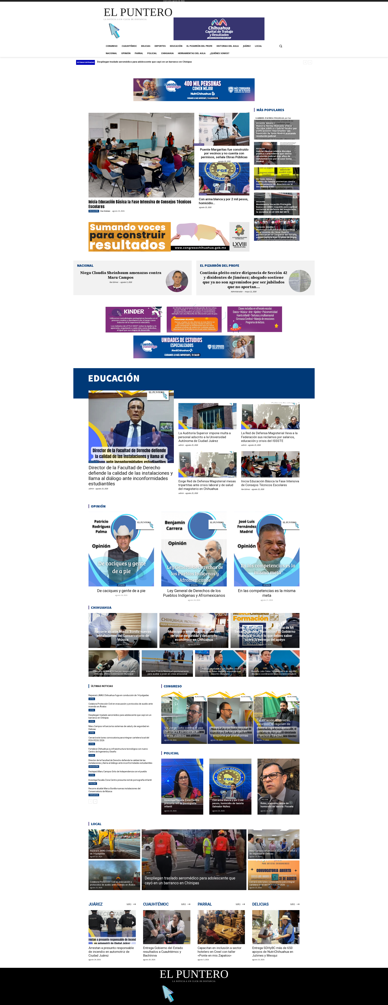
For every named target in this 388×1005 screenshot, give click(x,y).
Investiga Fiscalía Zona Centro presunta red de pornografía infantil (120, 780)
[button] (280, 46)
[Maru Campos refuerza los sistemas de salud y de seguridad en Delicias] (274, 844)
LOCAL (91, 699)
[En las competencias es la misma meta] (266, 549)
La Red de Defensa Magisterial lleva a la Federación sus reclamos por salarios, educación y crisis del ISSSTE (269, 437)
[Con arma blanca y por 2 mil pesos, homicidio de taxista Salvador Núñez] (224, 178)
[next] (310, 62)
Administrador (237, 291)
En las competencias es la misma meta (267, 593)
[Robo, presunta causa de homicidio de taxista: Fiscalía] (278, 787)
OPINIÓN (121, 585)
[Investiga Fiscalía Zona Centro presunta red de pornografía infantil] (182, 787)
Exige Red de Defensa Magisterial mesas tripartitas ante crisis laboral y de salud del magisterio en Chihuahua (207, 485)
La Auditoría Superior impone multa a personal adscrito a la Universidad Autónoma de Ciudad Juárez (204, 437)
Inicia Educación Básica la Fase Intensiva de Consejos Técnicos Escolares (140, 204)
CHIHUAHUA (199, 145)
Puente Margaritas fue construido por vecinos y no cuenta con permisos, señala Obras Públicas (224, 153)
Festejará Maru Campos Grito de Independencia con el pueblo (118, 771)
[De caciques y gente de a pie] (121, 549)
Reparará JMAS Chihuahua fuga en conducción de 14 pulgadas (119, 695)
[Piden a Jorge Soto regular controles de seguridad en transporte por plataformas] (230, 718)
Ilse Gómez (105, 211)
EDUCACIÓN (93, 211)
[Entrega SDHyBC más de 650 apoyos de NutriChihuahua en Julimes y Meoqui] (275, 927)
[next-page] (95, 801)
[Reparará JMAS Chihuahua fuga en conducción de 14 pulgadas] (114, 844)
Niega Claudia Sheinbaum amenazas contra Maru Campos (120, 275)
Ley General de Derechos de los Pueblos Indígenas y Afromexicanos (194, 593)
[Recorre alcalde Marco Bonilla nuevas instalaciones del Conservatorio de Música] (123, 630)
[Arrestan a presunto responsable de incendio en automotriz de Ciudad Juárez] (112, 927)
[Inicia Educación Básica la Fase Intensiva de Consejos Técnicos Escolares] (141, 155)
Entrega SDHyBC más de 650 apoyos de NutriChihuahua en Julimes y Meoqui (272, 951)
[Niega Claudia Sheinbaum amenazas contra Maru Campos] (177, 281)
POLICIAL (202, 194)
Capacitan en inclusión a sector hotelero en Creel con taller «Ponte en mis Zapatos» (219, 951)
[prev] (305, 62)
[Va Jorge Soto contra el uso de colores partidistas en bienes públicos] (184, 718)
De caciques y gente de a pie (121, 590)
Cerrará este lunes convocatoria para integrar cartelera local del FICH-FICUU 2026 (141, 61)
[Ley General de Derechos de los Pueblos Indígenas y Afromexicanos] (194, 549)
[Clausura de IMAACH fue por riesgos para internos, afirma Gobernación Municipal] (114, 663)
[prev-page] (90, 801)
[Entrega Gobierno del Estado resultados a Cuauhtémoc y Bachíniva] (166, 927)
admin (91, 488)
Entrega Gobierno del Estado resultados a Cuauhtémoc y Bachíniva (163, 951)
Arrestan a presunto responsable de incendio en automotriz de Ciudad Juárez (111, 951)
